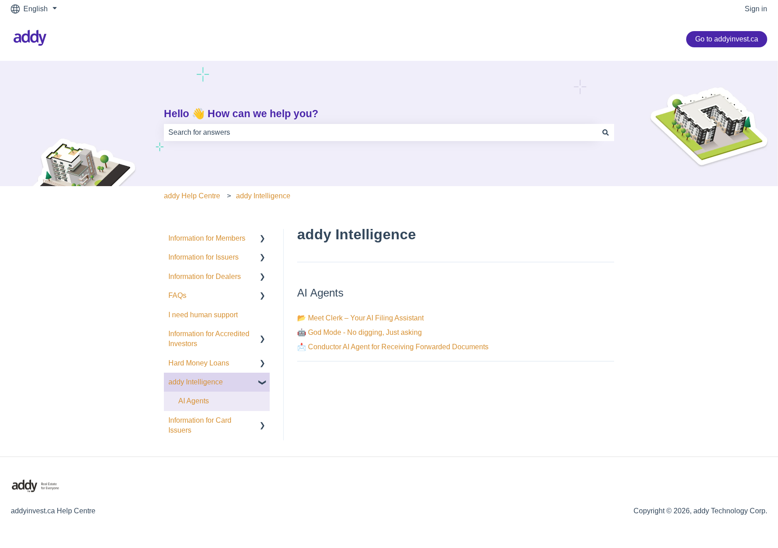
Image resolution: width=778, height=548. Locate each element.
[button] (262, 239)
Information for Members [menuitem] (206, 238)
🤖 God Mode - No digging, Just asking (359, 332)
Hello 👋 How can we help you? (241, 113)
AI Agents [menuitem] (193, 401)
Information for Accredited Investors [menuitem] (208, 338)
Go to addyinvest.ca (726, 39)
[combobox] (380, 132)
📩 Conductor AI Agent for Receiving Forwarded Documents (393, 347)
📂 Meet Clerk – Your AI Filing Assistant (360, 318)
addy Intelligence (263, 196)
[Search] (605, 132)
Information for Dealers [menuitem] (204, 276)
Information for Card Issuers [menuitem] (199, 425)
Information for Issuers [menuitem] (203, 257)
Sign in (756, 9)
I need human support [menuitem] (203, 315)
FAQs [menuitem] (177, 295)
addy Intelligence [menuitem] (195, 382)
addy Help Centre (192, 196)
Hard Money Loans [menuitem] (198, 363)
